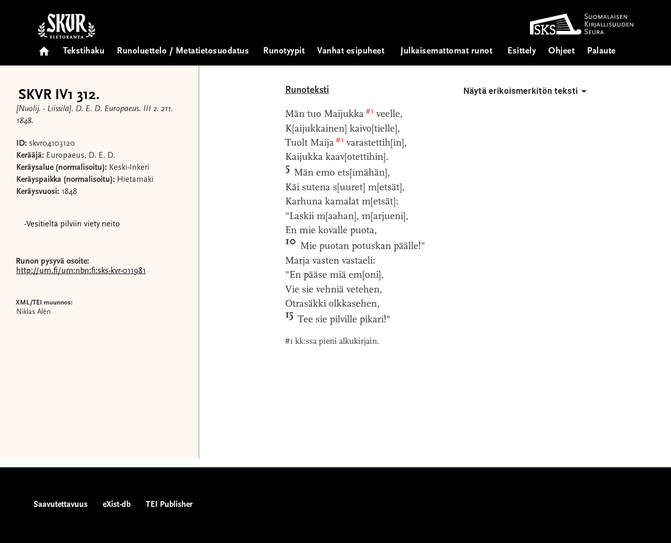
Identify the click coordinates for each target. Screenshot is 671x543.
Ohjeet (561, 51)
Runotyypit (284, 51)
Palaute (601, 51)
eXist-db (117, 505)
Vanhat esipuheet (350, 51)
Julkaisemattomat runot (446, 51)
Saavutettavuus (61, 505)
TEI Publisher (169, 505)
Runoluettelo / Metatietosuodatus (183, 51)
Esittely (521, 51)
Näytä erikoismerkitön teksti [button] (520, 91)
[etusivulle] (44, 48)
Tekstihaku (83, 51)
